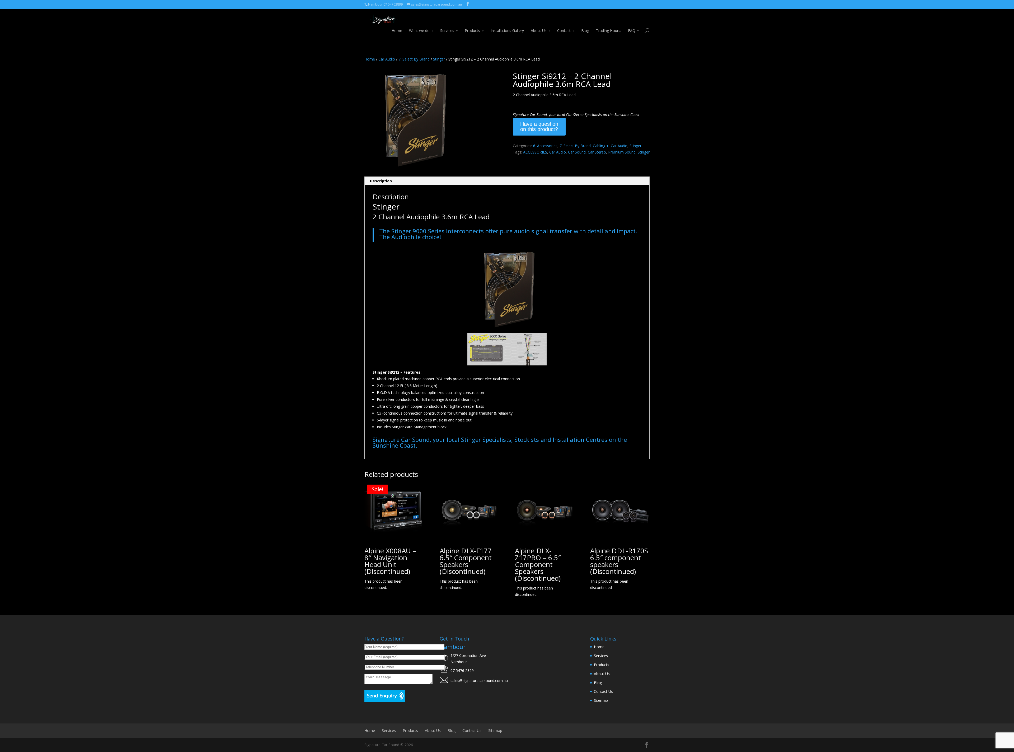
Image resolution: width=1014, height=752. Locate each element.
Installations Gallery (507, 30)
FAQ (631, 30)
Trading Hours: (608, 30)
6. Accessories (545, 145)
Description (381, 180)
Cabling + (601, 145)
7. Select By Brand (414, 59)
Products (472, 30)
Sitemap (601, 700)
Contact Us (603, 691)
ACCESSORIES (535, 152)
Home (397, 30)
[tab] (381, 181)
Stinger (439, 59)
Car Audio (386, 59)
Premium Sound (622, 152)
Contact (564, 30)
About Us (539, 30)
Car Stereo (597, 152)
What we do (419, 30)
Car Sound (577, 152)
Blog (585, 30)
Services (447, 30)
